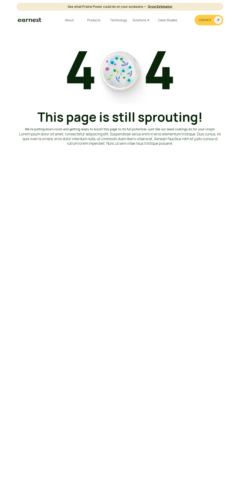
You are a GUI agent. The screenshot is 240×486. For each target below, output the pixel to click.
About (69, 20)
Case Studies (167, 20)
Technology (118, 20)
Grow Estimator (160, 6)
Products (93, 20)
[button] (143, 20)
